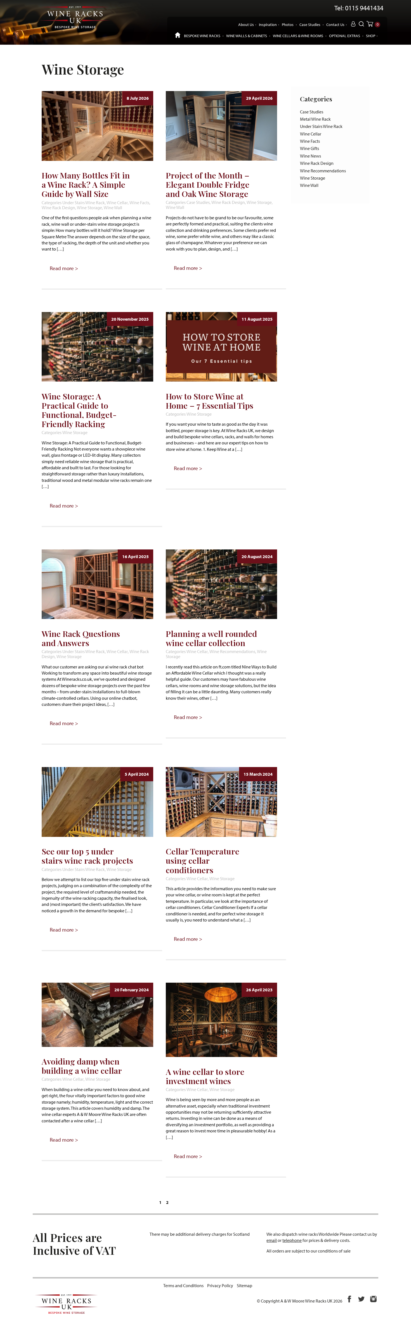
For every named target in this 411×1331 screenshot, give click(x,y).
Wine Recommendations (232, 651)
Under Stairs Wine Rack (83, 202)
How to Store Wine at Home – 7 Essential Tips (209, 401)
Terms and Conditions (183, 1285)
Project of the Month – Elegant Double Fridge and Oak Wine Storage (207, 184)
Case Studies (309, 24)
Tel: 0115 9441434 (358, 8)
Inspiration (268, 24)
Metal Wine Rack (315, 119)
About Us (246, 24)
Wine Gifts (309, 148)
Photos (288, 24)
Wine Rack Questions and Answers (81, 638)
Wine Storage (89, 207)
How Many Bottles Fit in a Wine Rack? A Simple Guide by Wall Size (86, 184)
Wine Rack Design (58, 207)
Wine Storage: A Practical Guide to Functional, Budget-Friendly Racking (79, 410)
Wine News (310, 156)
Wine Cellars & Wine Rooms (298, 35)
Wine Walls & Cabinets (246, 35)
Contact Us (335, 24)
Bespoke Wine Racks (202, 35)
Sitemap (244, 1285)
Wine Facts (139, 202)
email (271, 1240)
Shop (370, 35)
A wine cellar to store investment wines (205, 1076)
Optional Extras (344, 35)
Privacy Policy (220, 1285)
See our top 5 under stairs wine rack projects (87, 856)
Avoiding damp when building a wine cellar (82, 1066)
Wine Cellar (117, 202)
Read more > (64, 268)
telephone (292, 1240)
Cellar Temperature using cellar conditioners (202, 860)
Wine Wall (113, 207)
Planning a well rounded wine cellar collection (211, 638)
